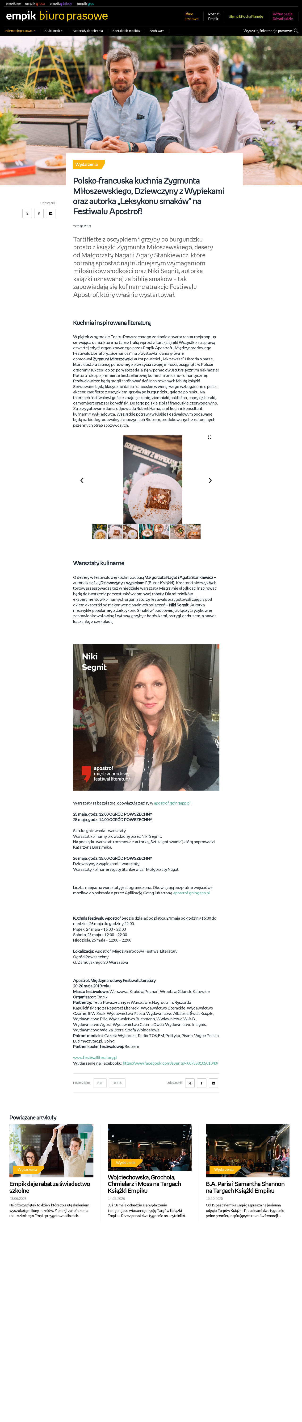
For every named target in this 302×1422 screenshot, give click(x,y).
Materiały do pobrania (88, 31)
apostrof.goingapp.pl (172, 803)
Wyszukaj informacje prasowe (267, 31)
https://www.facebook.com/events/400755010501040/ (171, 1063)
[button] (84, 479)
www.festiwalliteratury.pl (95, 1058)
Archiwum (157, 31)
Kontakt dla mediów (126, 31)
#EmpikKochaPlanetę (246, 16)
